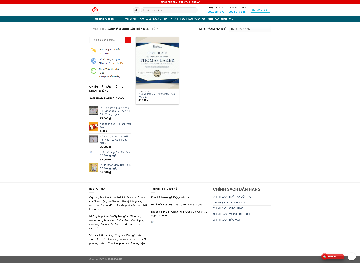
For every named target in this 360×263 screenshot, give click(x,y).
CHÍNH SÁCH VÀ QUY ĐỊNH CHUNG (234, 214)
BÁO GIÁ (157, 19)
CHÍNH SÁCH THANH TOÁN (221, 19)
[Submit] (194, 10)
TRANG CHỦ (131, 19)
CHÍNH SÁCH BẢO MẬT (226, 219)
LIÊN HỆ (168, 19)
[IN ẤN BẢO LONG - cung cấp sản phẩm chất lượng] (109, 10)
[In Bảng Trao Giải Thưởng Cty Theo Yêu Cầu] (157, 63)
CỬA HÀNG (145, 19)
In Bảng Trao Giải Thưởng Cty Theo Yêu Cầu (156, 95)
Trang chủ (96, 28)
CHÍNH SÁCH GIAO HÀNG (228, 208)
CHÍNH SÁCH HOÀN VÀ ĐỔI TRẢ (189, 19)
